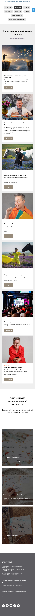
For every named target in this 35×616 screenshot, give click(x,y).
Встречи (26, 7)
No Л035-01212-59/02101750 (14, 569)
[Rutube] (14, 606)
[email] (18, 606)
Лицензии (4, 569)
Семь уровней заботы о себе (13, 367)
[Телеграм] (3, 606)
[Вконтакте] (7, 606)
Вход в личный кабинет (17, 38)
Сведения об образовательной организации (14, 591)
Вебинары (18, 7)
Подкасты (8, 11)
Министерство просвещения (9, 594)
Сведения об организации (17, 19)
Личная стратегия (9, 322)
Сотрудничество (17, 15)
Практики (18, 11)
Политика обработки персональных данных (14, 580)
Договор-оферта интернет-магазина (12, 583)
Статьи (27, 11)
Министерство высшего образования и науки (14, 596)
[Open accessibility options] (33, 10)
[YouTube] (11, 606)
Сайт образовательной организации (12, 585)
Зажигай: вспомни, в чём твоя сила (15, 175)
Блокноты (8, 7)
